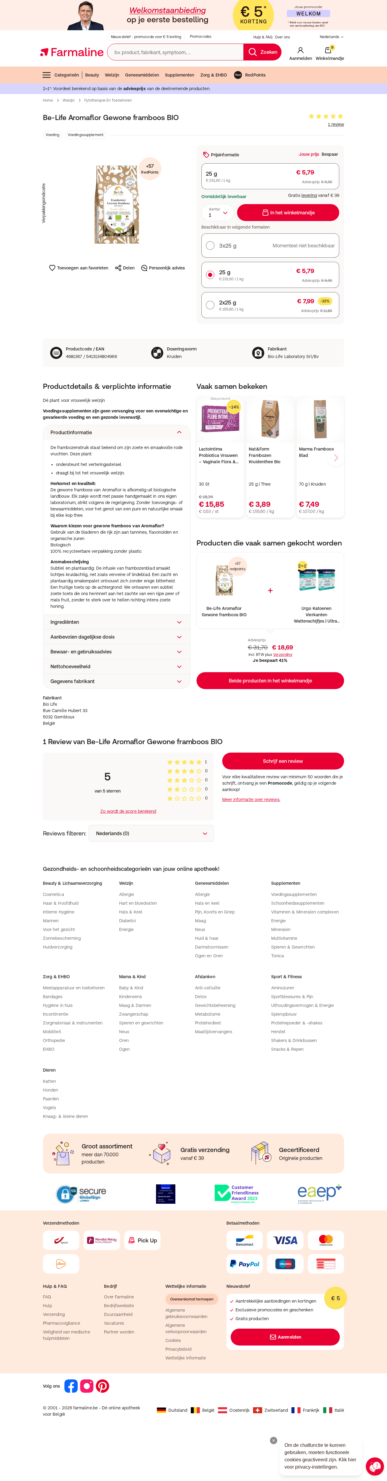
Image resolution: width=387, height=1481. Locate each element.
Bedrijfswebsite (119, 1305)
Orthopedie (54, 1040)
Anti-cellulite (207, 987)
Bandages (53, 996)
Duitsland (177, 1410)
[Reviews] (326, 116)
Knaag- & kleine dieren (65, 1116)
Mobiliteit (52, 1031)
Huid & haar (207, 938)
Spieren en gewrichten (141, 1022)
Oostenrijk (239, 1410)
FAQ (47, 1296)
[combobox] (217, 212)
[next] (335, 457)
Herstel (278, 1031)
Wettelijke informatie (185, 1358)
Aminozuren (282, 987)
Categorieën (66, 75)
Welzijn (112, 75)
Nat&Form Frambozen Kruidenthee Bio (264, 455)
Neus (200, 929)
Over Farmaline (119, 1296)
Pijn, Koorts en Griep (215, 912)
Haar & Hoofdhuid (60, 903)
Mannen (51, 920)
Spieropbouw (284, 1014)
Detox (201, 996)
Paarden (51, 1098)
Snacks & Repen (287, 1049)
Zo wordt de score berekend (128, 811)
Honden (50, 1090)
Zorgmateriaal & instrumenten (72, 1022)
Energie (126, 929)
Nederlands (329, 37)
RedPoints (255, 75)
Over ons (282, 37)
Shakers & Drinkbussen (294, 1040)
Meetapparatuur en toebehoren (74, 987)
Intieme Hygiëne (58, 912)
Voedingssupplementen (294, 894)
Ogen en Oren (209, 955)
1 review (336, 124)
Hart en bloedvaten (138, 903)
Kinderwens (130, 996)
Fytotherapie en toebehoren (108, 100)
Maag (200, 920)
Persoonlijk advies (167, 267)
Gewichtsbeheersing (215, 1005)
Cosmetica (53, 894)
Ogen (124, 1049)
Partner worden (119, 1332)
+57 (149, 168)
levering (309, 195)
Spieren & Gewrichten (293, 947)
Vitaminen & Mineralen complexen (305, 912)
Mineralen (281, 929)
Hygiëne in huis (58, 1005)
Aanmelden (289, 1337)
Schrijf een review (283, 761)
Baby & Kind (131, 987)
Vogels (49, 1107)
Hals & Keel (131, 912)
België (208, 1410)
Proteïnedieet (208, 1022)
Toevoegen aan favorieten (83, 267)
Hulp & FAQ (262, 37)
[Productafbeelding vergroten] (116, 203)
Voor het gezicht (59, 929)
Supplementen (179, 75)
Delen (129, 267)
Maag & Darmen (135, 1005)
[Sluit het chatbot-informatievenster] (273, 1440)
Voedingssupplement (85, 135)
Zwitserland (276, 1410)
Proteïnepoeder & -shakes (297, 1022)
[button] (116, 432)
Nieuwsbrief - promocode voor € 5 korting (146, 37)
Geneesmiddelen (142, 75)
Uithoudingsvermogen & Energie (302, 1005)
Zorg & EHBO (213, 75)
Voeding (52, 135)
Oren (124, 1040)
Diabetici (127, 920)
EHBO (48, 1049)
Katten (49, 1081)
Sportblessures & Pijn (292, 996)
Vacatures (114, 1323)
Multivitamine (284, 938)
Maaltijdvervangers (213, 1031)
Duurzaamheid (118, 1314)
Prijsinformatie (225, 154)
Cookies (173, 1340)
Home (48, 100)
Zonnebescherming (62, 938)
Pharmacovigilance (61, 1323)
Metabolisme (207, 1014)
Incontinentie (55, 1014)
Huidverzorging (57, 947)
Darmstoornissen (211, 947)
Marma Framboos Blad (316, 452)
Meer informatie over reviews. (251, 799)
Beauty (92, 75)
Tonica (277, 955)
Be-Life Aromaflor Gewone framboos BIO (224, 611)
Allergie (126, 894)
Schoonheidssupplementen (298, 903)
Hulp (47, 1305)
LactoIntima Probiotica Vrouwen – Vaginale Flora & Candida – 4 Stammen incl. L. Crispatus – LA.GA (218, 456)
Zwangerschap (133, 1014)
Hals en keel (207, 903)
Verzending (282, 655)
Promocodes (200, 36)
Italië (339, 1410)
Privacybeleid (178, 1349)
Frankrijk (311, 1410)
